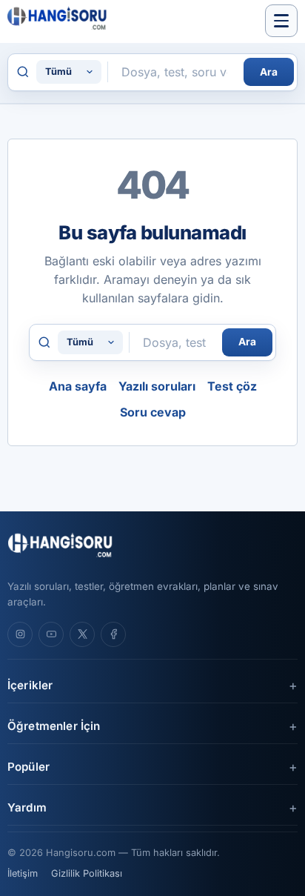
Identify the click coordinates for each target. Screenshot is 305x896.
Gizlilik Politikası (86, 873)
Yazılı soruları (156, 386)
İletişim (22, 873)
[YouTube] (51, 634)
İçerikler (30, 685)
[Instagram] (20, 634)
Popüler (28, 767)
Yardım (27, 807)
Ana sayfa (78, 386)
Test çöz (232, 386)
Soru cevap (153, 412)
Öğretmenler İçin (53, 726)
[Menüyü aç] (281, 20)
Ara (269, 72)
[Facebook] (113, 634)
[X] (82, 634)
